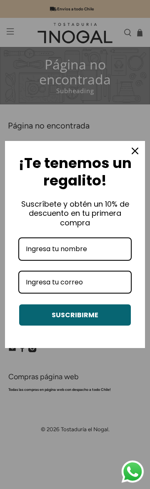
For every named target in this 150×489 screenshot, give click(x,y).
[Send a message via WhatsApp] (133, 472)
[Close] (135, 151)
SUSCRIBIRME (75, 315)
